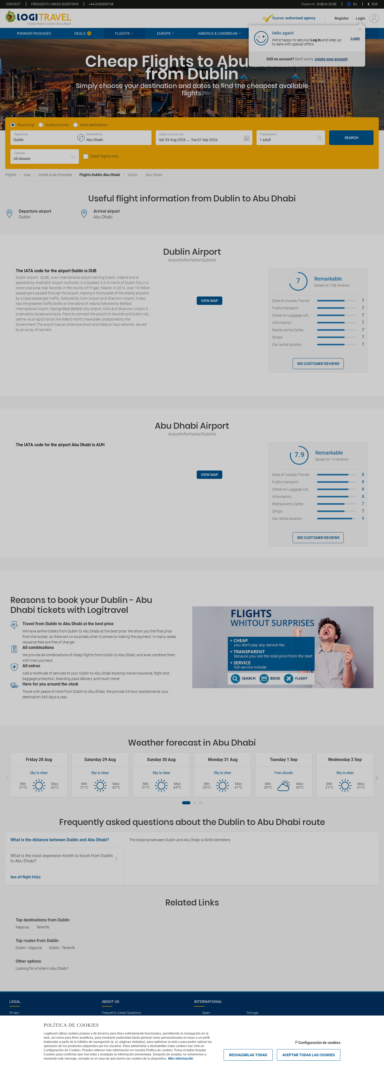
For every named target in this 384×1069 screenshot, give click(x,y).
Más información (180, 1058)
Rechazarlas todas (248, 1055)
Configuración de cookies (319, 1043)
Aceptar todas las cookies (308, 1055)
